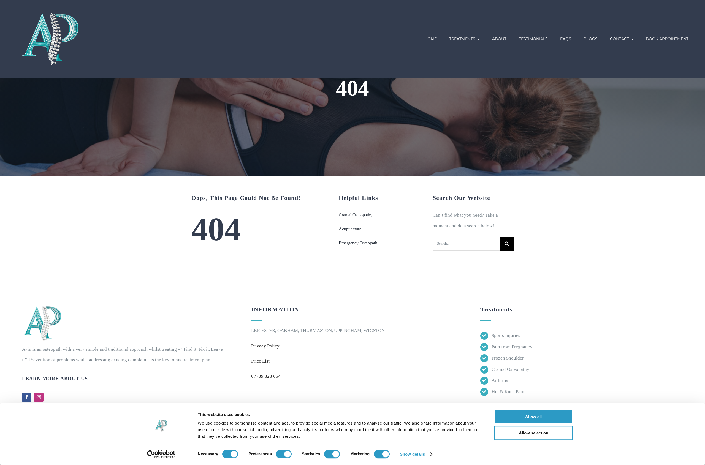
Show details (412, 454)
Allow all (533, 416)
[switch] (284, 454)
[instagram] (39, 397)
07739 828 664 (266, 376)
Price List (260, 361)
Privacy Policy (265, 346)
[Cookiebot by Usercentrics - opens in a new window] (161, 454)
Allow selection (533, 433)
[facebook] (26, 397)
